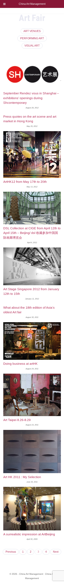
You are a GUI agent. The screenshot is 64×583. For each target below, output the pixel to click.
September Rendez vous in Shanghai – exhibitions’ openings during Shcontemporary (31, 98)
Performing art (32, 38)
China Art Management (32, 3)
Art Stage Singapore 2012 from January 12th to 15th (31, 291)
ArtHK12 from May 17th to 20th (25, 181)
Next (55, 551)
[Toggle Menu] (4, 4)
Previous (11, 551)
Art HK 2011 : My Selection (22, 477)
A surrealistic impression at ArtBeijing (29, 534)
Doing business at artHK (20, 363)
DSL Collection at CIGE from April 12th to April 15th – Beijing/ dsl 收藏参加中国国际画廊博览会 (32, 233)
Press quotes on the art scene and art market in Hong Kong (29, 119)
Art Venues (32, 31)
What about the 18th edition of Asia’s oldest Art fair (29, 310)
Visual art (32, 45)
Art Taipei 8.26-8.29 (17, 420)
